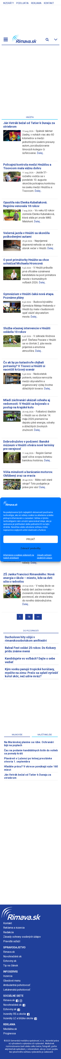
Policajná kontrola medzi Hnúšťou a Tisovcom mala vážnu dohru (27, 166)
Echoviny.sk (9, 960)
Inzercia (7, 976)
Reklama (36, 3)
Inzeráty (8, 3)
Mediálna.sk (10, 1029)
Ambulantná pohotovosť (17, 985)
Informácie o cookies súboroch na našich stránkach (18, 556)
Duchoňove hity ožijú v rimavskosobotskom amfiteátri (26, 638)
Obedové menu (11, 980)
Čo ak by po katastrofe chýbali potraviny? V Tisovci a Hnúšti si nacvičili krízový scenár (24, 366)
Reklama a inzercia (14, 927)
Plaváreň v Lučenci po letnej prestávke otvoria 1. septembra (28, 760)
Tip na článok (10, 965)
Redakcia (8, 932)
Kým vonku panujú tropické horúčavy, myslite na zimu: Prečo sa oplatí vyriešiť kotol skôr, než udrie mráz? (31, 672)
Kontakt (49, 3)
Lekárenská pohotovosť (17, 989)
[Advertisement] (30, 81)
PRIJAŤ (30, 539)
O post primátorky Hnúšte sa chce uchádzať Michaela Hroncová (26, 261)
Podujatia (22, 3)
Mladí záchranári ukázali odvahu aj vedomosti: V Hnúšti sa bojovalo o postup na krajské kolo (26, 403)
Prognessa (9, 1033)
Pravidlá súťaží (11, 941)
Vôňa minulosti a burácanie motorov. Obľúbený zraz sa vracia (28, 473)
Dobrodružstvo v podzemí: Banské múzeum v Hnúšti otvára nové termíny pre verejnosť (28, 445)
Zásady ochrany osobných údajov (44, 556)
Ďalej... (40, 153)
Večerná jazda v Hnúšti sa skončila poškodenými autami (26, 234)
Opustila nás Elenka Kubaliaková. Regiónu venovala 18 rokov (25, 204)
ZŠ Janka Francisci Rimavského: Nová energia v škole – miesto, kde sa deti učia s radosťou (28, 578)
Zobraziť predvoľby (30, 548)
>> (38, 616)
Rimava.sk (9, 951)
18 (29, 616)
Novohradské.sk (12, 956)
